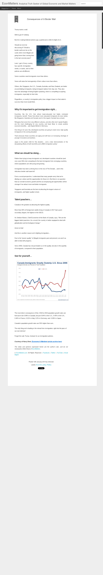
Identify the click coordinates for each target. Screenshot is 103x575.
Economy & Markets (39, 341)
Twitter (53, 353)
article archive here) (55, 341)
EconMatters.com (21, 353)
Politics (49, 365)
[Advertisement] (79, 47)
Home (14, 8)
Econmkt (39, 365)
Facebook (46, 353)
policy (44, 365)
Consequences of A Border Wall (41, 19)
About (19, 8)
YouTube (60, 353)
